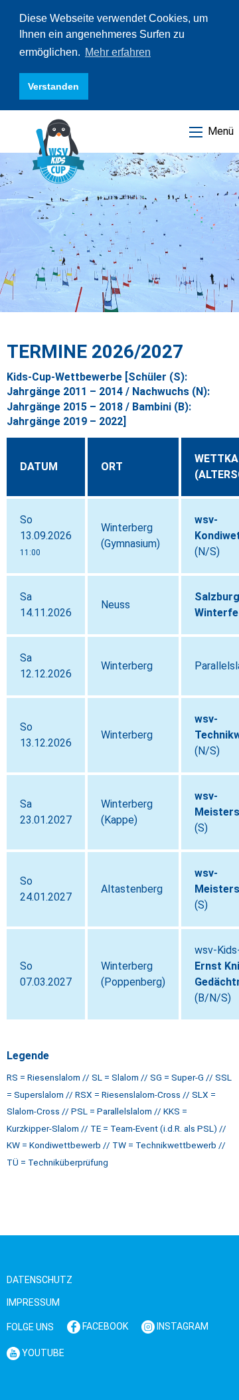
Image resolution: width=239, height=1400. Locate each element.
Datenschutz (39, 1279)
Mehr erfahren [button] (118, 52)
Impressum (33, 1302)
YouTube (42, 1353)
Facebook (104, 1326)
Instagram (181, 1326)
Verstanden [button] (53, 86)
